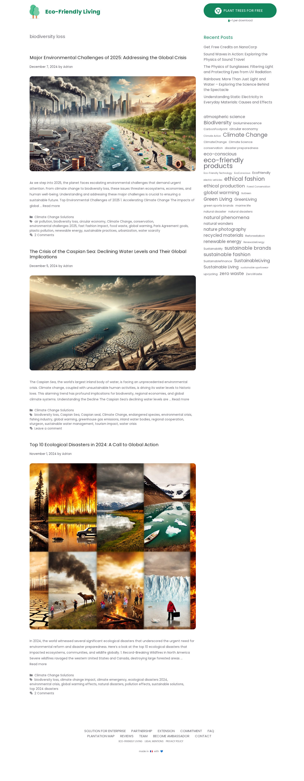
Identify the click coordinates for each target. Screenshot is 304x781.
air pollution (43, 221)
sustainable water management (69, 424)
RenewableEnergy (253, 242)
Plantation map (101, 736)
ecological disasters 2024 (147, 680)
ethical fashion (244, 179)
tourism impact (106, 424)
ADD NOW (152, 340)
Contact (203, 736)
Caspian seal (91, 415)
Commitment (191, 731)
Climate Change (114, 415)
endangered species (144, 415)
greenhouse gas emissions (99, 419)
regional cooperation (167, 419)
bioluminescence (247, 123)
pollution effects (137, 684)
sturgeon (36, 424)
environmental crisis (176, 415)
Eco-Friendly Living (130, 741)
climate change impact (77, 680)
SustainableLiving (252, 261)
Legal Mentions (154, 741)
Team (143, 736)
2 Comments (44, 235)
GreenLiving (245, 199)
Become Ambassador (171, 736)
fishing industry (41, 419)
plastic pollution (41, 231)
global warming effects (79, 684)
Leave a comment (48, 428)
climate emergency (112, 680)
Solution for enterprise (105, 731)
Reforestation (255, 236)
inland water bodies (135, 419)
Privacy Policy (174, 741)
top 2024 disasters (44, 689)
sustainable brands (248, 248)
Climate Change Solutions (54, 217)
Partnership (141, 731)
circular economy (243, 128)
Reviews (127, 736)
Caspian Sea (69, 415)
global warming (65, 419)
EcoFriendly (261, 172)
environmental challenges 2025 (53, 226)
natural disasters (111, 684)
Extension (166, 731)
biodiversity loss (46, 415)
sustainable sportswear (254, 267)
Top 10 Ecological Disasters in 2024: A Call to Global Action (94, 444)
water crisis (128, 424)
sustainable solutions (167, 684)
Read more (51, 206)
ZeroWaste (254, 274)
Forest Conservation (258, 186)
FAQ (211, 731)
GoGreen (246, 193)
